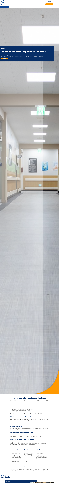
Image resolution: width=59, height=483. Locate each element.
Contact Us (4, 58)
